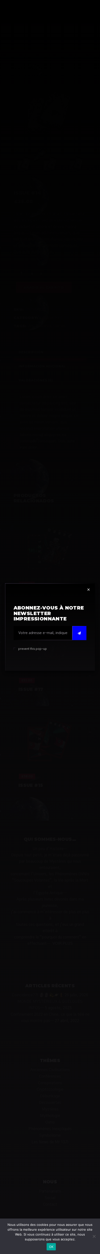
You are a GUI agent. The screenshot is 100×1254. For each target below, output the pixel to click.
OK (51, 1247)
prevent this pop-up (32, 649)
